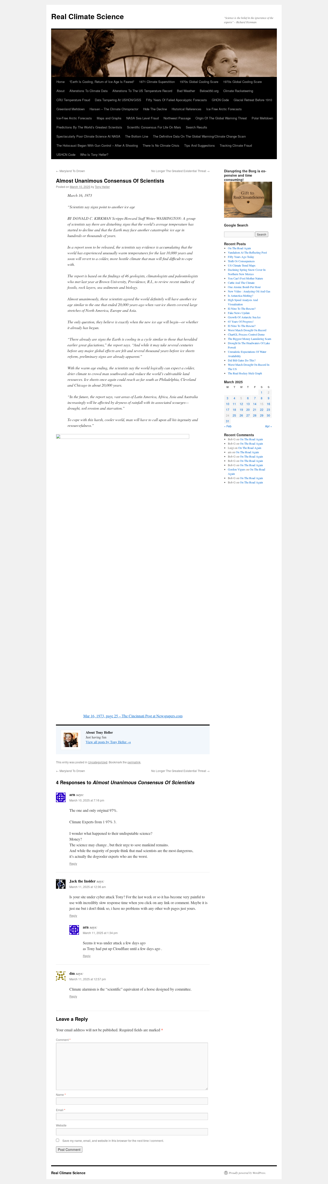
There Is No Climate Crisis (161, 145)
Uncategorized (97, 762)
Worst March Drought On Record (247, 330)
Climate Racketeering (238, 90)
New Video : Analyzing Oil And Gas (249, 291)
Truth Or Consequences (241, 261)
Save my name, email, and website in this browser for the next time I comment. (113, 1140)
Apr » (268, 426)
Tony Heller (102, 187)
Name (61, 1094)
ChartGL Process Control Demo (246, 334)
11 (234, 404)
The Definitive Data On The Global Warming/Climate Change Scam (199, 136)
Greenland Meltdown (70, 109)
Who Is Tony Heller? (94, 154)
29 (261, 415)
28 (254, 415)
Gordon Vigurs (236, 469)
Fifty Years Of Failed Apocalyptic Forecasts (176, 100)
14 (254, 404)
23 (268, 409)
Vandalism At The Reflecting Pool (247, 252)
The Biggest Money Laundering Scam (249, 339)
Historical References (186, 109)
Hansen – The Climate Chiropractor (114, 109)
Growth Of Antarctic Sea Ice (244, 317)
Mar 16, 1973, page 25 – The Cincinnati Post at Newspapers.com (132, 715)
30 (268, 415)
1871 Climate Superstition (157, 81)
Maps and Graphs (109, 118)
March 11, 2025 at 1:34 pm (100, 933)
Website (61, 1125)
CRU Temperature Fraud (73, 100)
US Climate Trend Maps (241, 265)
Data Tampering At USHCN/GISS (118, 100)
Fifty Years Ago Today (241, 257)
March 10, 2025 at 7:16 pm (86, 800)
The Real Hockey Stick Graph (245, 373)
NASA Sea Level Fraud (142, 118)
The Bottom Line (136, 136)
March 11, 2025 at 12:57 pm (87, 979)
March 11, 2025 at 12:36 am (87, 887)
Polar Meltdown (262, 118)
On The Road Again (239, 248)
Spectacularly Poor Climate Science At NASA (88, 136)
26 (241, 415)
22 (261, 409)
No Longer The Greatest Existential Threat (180, 171)
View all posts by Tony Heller (108, 742)
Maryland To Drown (70, 171)
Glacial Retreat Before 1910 (253, 100)
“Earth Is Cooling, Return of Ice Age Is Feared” (101, 81)
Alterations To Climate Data (88, 90)
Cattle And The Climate (241, 282)
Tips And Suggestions (199, 145)
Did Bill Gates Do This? (241, 360)
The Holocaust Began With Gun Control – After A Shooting (97, 145)
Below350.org (209, 90)
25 (234, 415)
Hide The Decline (155, 109)
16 (268, 404)
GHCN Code (220, 100)
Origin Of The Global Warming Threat (221, 118)
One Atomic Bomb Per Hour (244, 287)
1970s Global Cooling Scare (199, 81)
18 (234, 409)
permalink (134, 762)
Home (60, 81)
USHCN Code (65, 154)
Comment (63, 1040)
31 (227, 421)
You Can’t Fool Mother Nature (245, 278)
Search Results (196, 127)
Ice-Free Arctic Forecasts (74, 118)
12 (241, 404)
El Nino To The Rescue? (241, 308)
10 (227, 404)
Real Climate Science (87, 16)
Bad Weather (186, 90)
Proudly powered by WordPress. (247, 1173)
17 (227, 409)
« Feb (227, 426)
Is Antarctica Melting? (240, 295)
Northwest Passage (177, 118)
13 (248, 404)
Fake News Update (239, 313)
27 (248, 415)
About (60, 90)
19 (241, 409)
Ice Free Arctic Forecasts (224, 109)
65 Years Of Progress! (241, 321)
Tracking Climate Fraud (236, 145)
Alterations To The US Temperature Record (142, 90)
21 (254, 409)
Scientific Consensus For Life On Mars (154, 127)
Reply (73, 863)
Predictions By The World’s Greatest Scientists (89, 127)
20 (248, 409)
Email (60, 1110)
